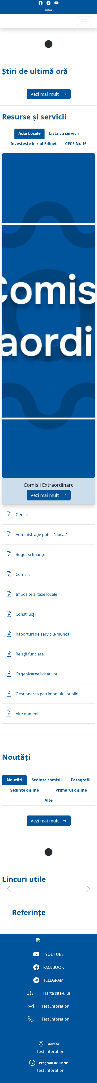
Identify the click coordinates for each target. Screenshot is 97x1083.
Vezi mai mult (45, 94)
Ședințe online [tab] (24, 790)
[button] (8, 21)
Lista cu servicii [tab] (64, 133)
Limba (47, 10)
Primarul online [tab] (71, 790)
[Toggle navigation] (84, 21)
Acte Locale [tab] (29, 133)
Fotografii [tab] (81, 780)
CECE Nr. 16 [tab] (76, 143)
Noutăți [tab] (14, 780)
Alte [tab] (48, 800)
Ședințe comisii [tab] (47, 780)
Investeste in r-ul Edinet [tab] (33, 143)
